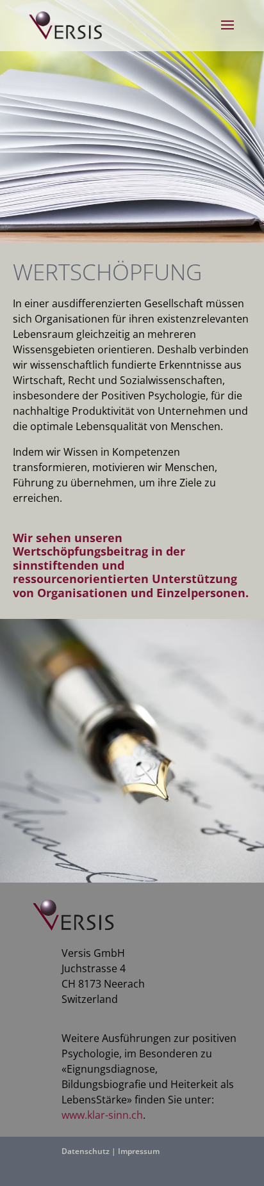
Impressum (139, 1151)
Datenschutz (86, 1151)
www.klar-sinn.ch (102, 1115)
